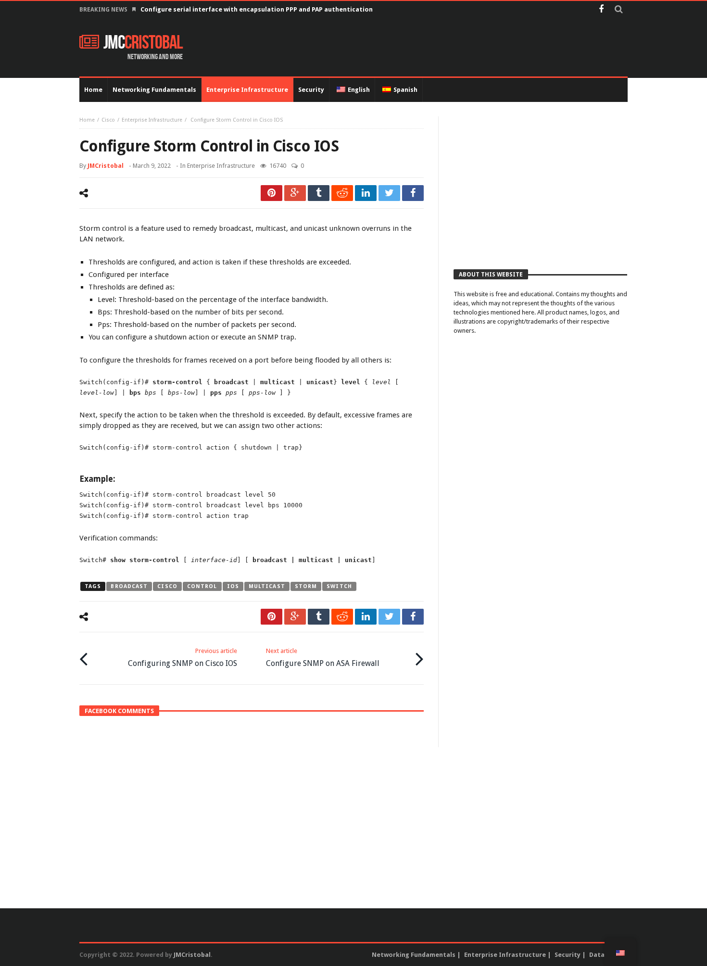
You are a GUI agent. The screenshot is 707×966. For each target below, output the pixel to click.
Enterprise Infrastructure (152, 120)
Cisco (108, 120)
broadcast (129, 586)
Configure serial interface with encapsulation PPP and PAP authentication (256, 9)
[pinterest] (271, 193)
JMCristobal (106, 165)
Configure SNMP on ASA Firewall (322, 657)
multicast (267, 586)
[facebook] (413, 193)
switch (339, 586)
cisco (167, 586)
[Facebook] (601, 10)
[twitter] (389, 193)
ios (233, 586)
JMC (143, 42)
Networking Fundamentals (413, 954)
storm (306, 586)
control (202, 586)
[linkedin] (366, 193)
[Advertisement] (540, 183)
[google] (295, 193)
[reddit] (342, 193)
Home (87, 120)
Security (568, 954)
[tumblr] (318, 193)
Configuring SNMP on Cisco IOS (182, 657)
